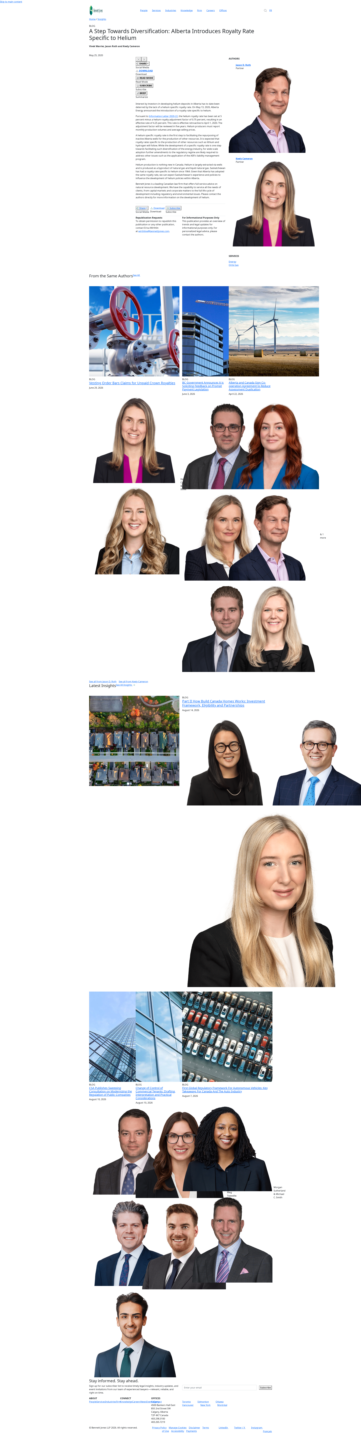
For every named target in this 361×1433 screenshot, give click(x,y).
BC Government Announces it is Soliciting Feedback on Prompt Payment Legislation (203, 386)
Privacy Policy (159, 1427)
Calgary (155, 1401)
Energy (232, 261)
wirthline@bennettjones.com (153, 231)
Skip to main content (11, 1)
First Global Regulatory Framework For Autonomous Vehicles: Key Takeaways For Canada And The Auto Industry (225, 1089)
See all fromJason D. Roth (102, 681)
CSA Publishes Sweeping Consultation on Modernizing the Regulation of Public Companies (110, 1091)
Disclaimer (194, 1427)
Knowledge (187, 10)
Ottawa (220, 1401)
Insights (102, 19)
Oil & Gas (234, 265)
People (144, 10)
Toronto (186, 1401)
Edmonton (203, 1401)
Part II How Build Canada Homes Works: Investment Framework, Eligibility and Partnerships (223, 703)
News (143, 1401)
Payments (191, 1431)
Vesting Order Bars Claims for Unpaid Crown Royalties (132, 383)
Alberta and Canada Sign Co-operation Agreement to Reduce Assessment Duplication (249, 386)
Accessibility (177, 1431)
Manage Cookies (178, 1427)
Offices (223, 10)
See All (136, 275)
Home (92, 19)
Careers (210, 10)
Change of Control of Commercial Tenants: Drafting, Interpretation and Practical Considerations (156, 1093)
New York (205, 1405)
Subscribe (175, 208)
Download (159, 208)
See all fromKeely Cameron (133, 681)
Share (142, 208)
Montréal (222, 1405)
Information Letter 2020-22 (163, 116)
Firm (199, 10)
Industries (170, 10)
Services (156, 10)
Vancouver (188, 1405)
